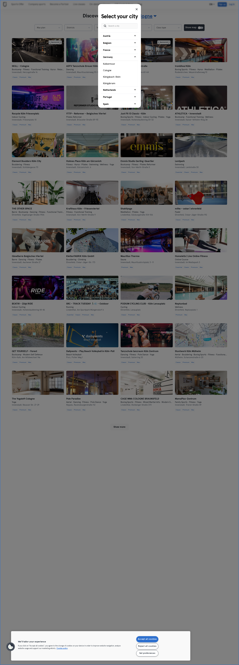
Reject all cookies (147, 646)
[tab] (119, 36)
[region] (100, 646)
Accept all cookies (147, 639)
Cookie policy (62, 649)
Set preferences (147, 653)
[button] (10, 646)
